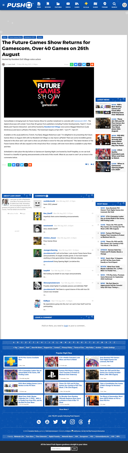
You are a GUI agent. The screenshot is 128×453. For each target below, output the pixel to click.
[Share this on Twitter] (84, 64)
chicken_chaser (50, 238)
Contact (57, 347)
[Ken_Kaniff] (38, 219)
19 (108, 170)
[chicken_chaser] (38, 244)
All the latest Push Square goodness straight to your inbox (64, 444)
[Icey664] (38, 276)
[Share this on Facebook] (80, 64)
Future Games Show (15, 37)
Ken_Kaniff (48, 213)
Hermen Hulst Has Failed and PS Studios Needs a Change (112, 252)
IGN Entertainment (52, 431)
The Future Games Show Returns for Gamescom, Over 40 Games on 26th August (46, 48)
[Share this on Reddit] (92, 64)
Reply (23, 213)
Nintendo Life (19, 436)
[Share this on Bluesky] (76, 64)
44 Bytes (68, 431)
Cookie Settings (109, 347)
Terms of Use (79, 347)
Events (40, 37)
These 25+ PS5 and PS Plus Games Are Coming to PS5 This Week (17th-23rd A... (112, 243)
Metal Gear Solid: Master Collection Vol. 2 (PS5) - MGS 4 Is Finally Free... (112, 269)
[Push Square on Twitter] (55, 422)
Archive (98, 347)
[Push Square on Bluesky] (64, 422)
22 (108, 127)
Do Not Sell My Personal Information (93, 431)
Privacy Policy (67, 347)
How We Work (37, 347)
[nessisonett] (38, 232)
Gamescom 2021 (29, 37)
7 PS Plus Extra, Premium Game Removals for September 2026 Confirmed (112, 277)
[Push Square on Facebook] (89, 422)
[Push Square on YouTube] (47, 422)
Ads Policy (90, 347)
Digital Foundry (54, 436)
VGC (91, 436)
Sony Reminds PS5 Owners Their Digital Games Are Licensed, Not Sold (112, 210)
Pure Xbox (30, 436)
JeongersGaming (50, 250)
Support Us (48, 347)
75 (108, 158)
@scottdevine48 (49, 253)
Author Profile (13, 213)
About (21, 347)
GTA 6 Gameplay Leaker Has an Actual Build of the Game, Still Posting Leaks (112, 218)
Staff (28, 347)
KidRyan (47, 301)
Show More (63, 409)
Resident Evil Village (52, 127)
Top (15, 347)
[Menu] (3, 4)
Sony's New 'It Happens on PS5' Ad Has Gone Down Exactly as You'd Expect (112, 260)
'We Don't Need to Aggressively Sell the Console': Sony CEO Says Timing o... (112, 285)
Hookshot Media (33, 431)
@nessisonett (48, 261)
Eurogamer (84, 436)
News (4, 37)
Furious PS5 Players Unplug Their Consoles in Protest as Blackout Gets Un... (112, 235)
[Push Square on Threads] (80, 422)
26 (108, 113)
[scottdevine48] (38, 207)
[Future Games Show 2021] (49, 92)
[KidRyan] (38, 307)
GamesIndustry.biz (102, 436)
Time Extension (41, 436)
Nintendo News (67, 436)
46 (108, 143)
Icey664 (47, 270)
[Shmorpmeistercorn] (38, 289)
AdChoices (77, 431)
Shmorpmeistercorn (52, 283)
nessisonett (48, 226)
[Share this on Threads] (88, 64)
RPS (118, 436)
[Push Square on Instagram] (72, 422)
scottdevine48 (49, 201)
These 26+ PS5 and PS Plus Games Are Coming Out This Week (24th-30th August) (112, 227)
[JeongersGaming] (38, 256)
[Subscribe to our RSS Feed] (38, 422)
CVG (112, 436)
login (66, 326)
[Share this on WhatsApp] (72, 64)
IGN (76, 436)
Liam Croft (11, 64)
